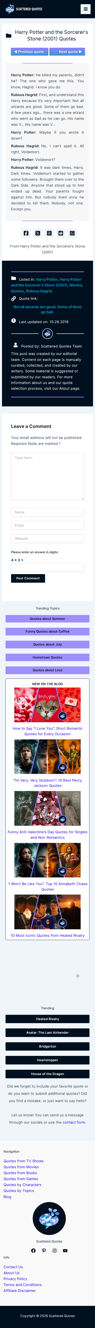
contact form (74, 1122)
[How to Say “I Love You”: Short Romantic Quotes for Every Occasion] (47, 705)
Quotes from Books (20, 1173)
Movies (75, 285)
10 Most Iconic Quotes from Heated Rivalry (48, 935)
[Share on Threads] (49, 233)
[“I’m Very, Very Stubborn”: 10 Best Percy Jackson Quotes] (47, 756)
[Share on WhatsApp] (72, 233)
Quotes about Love (48, 670)
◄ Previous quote (29, 51)
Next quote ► (70, 51)
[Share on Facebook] (26, 233)
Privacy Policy (15, 1279)
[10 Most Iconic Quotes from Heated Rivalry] (47, 912)
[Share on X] (38, 233)
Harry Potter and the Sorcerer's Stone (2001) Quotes (51, 35)
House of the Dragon (47, 1074)
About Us (12, 1273)
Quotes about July (47, 644)
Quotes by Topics (19, 1190)
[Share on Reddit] (61, 233)
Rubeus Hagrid (39, 291)
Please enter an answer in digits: (35, 552)
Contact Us (13, 1267)
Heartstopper (47, 1060)
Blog (7, 1197)
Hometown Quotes (47, 657)
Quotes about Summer (47, 619)
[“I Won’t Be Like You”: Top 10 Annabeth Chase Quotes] (47, 860)
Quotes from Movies (21, 1167)
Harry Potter (47, 279)
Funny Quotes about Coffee (48, 631)
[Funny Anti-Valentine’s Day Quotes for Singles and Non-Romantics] (47, 808)
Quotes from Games (21, 1179)
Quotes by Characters (23, 1184)
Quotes (17, 291)
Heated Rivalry (47, 1019)
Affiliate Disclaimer (20, 1290)
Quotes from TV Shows (24, 1161)
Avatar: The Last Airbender (47, 1033)
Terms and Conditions (23, 1285)
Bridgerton (47, 1046)
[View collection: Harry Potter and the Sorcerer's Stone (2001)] (8, 35)
